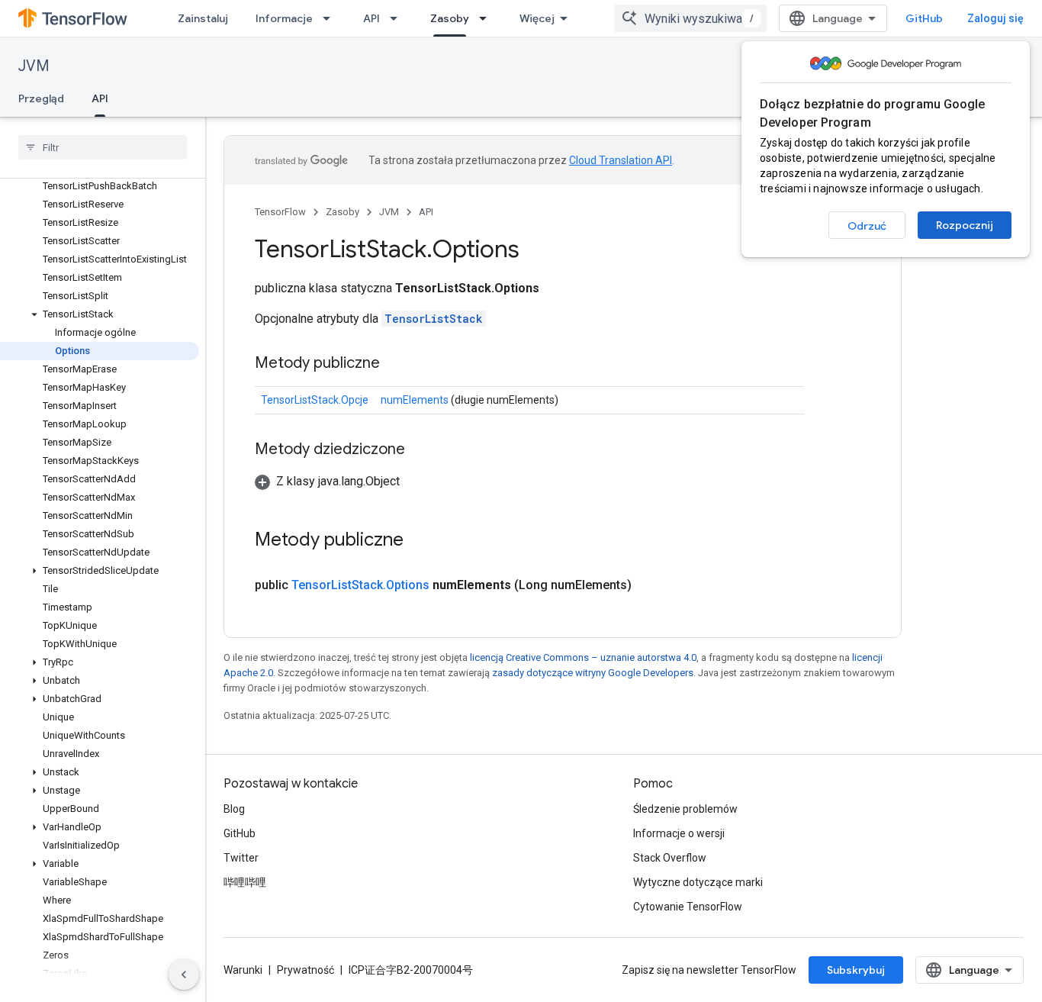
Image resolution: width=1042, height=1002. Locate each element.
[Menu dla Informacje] (331, 18)
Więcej (537, 18)
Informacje (284, 18)
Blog (234, 809)
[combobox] (690, 18)
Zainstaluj (203, 18)
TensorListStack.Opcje (314, 400)
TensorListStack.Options (360, 585)
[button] (99, 314)
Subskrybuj (856, 970)
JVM (34, 66)
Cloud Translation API (620, 160)
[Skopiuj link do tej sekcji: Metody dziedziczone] (420, 450)
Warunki (243, 970)
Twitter (241, 858)
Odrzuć (866, 226)
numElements (415, 400)
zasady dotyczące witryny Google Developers (592, 672)
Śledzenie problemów (685, 809)
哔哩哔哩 (245, 882)
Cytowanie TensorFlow (687, 907)
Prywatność (305, 970)
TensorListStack (433, 318)
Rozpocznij (964, 225)
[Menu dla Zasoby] (487, 18)
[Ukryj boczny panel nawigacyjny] (184, 974)
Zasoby (449, 18)
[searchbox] (102, 147)
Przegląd (41, 98)
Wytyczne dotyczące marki (698, 882)
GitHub (924, 18)
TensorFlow (280, 211)
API (371, 18)
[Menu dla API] (398, 18)
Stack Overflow (669, 858)
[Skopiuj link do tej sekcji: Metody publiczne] (395, 364)
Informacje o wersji (679, 833)
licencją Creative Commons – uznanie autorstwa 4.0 (583, 657)
